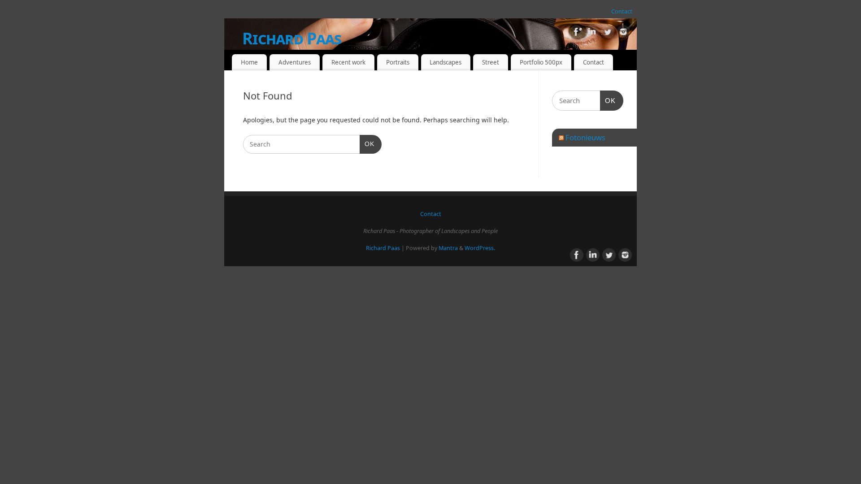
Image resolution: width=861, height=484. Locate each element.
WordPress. (480, 248)
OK (367, 143)
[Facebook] (576, 33)
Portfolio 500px (541, 62)
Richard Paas (291, 38)
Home (249, 62)
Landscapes (445, 62)
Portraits (397, 62)
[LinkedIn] (592, 33)
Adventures (294, 62)
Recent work (348, 62)
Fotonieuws (585, 137)
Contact (621, 11)
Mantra (448, 248)
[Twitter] (607, 33)
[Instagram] (623, 33)
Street (490, 62)
